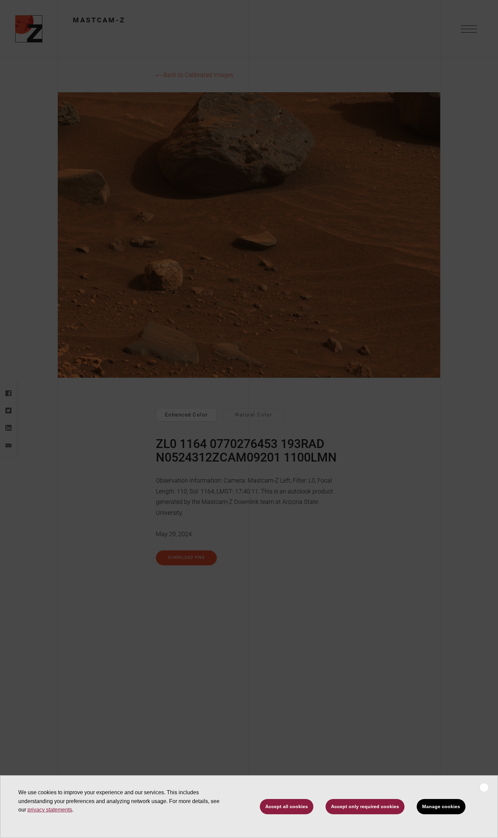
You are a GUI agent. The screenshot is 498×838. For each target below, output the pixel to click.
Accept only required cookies (365, 806)
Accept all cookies (286, 806)
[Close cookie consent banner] (484, 787)
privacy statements (49, 810)
